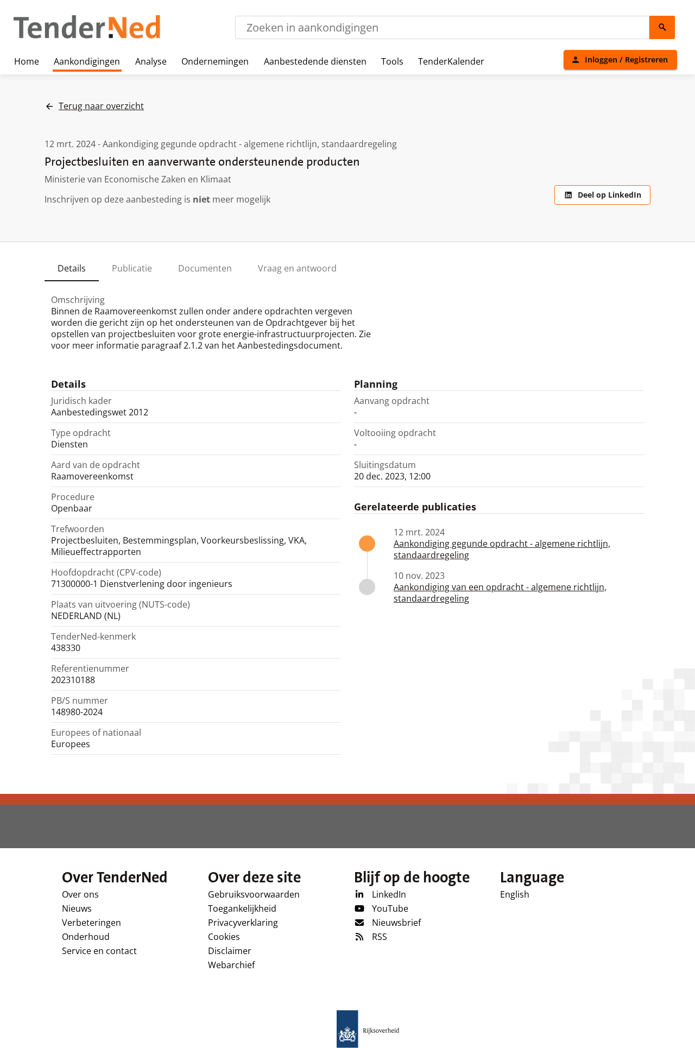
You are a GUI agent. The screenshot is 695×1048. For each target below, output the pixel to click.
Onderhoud (86, 937)
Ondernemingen (215, 61)
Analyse (151, 61)
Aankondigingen (87, 61)
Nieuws (77, 908)
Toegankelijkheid (242, 908)
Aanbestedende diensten (315, 61)
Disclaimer (229, 951)
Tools (392, 61)
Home (26, 61)
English (514, 894)
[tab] (72, 268)
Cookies (224, 937)
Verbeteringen (91, 923)
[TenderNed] (87, 36)
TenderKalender (451, 61)
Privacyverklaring (243, 923)
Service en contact (99, 951)
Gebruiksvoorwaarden (254, 894)
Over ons (80, 894)
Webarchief (231, 965)
